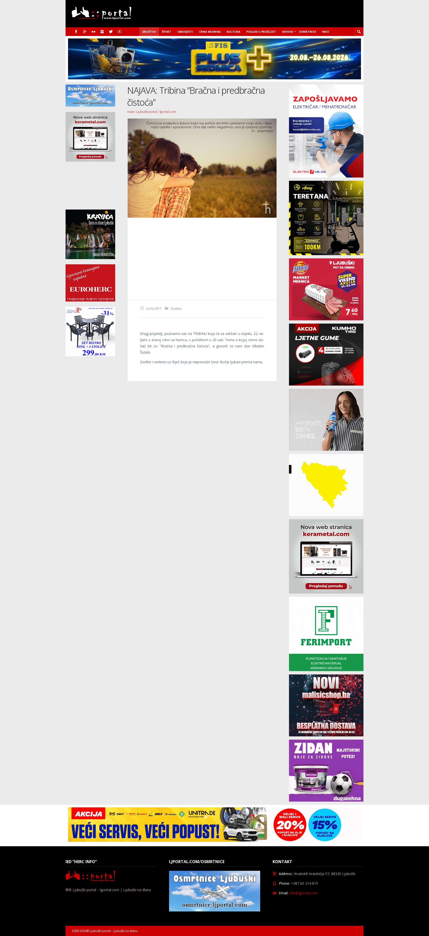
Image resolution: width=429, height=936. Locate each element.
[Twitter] (111, 31)
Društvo (149, 31)
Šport (166, 31)
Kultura (233, 31)
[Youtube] (119, 31)
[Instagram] (102, 31)
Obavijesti (185, 31)
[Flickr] (93, 31)
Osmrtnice (307, 31)
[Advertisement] (202, 258)
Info (325, 31)
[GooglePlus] (84, 31)
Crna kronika (210, 31)
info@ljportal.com (303, 893)
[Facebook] (76, 31)
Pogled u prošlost (261, 31)
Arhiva (287, 31)
